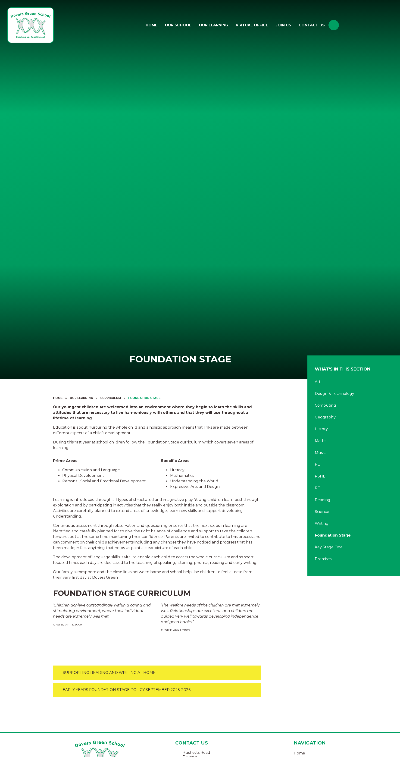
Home (57, 398)
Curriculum (110, 398)
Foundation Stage (144, 398)
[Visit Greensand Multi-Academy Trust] (369, 25)
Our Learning (81, 398)
